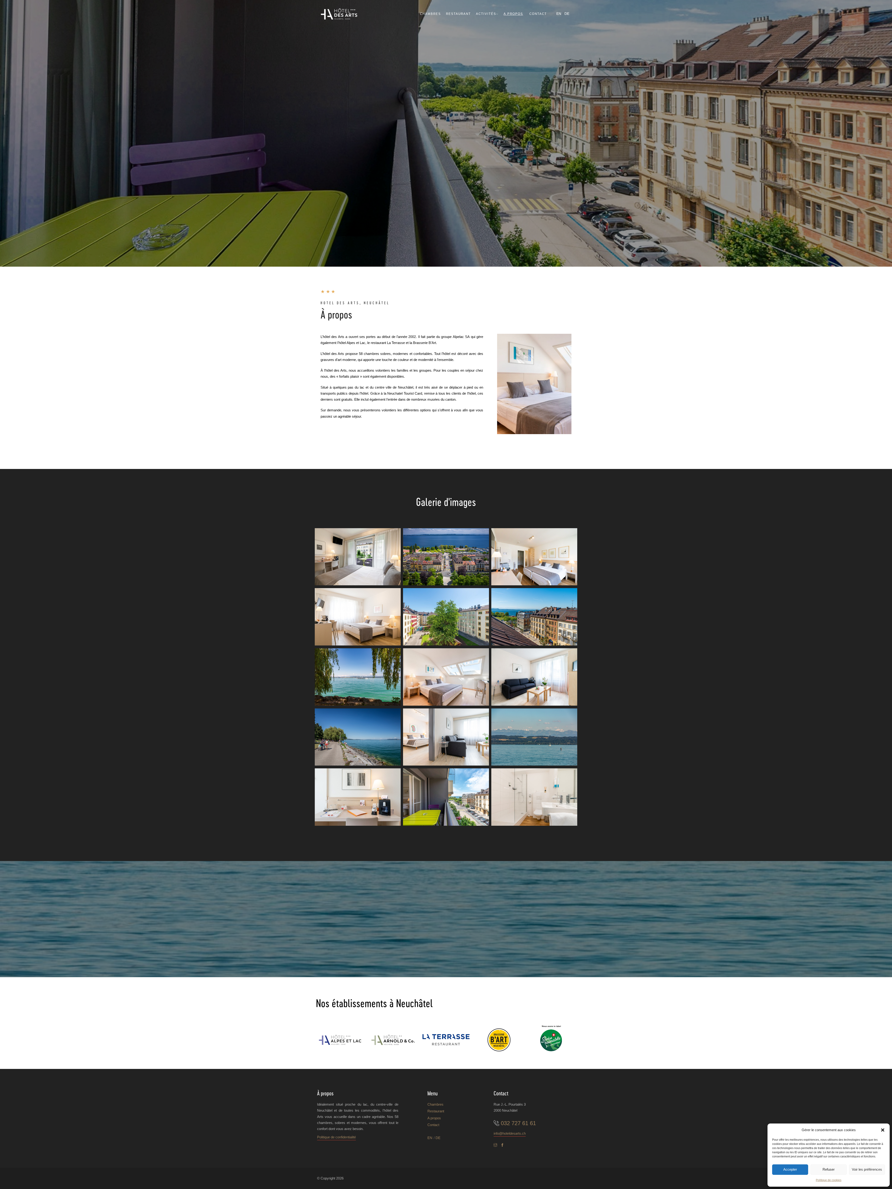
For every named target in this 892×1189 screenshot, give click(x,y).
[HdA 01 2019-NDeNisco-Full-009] (446, 616)
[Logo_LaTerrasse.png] (446, 1040)
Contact (538, 14)
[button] (882, 1130)
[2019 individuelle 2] (446, 677)
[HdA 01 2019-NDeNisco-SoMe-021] (446, 556)
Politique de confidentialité (336, 1137)
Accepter (790, 1169)
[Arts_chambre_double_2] (534, 557)
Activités (486, 14)
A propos (513, 14)
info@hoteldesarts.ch (510, 1133)
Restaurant (458, 14)
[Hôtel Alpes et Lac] (340, 1040)
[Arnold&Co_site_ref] (393, 1040)
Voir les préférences (867, 1169)
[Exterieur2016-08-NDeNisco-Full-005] (358, 676)
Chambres (430, 14)
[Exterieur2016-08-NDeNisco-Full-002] (534, 737)
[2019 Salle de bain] (534, 797)
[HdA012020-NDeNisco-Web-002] (446, 737)
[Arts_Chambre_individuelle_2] (358, 616)
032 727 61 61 (518, 1123)
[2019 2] (534, 616)
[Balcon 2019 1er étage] (358, 557)
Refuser (829, 1169)
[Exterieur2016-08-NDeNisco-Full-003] (358, 737)
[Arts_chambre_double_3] (358, 797)
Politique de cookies (828, 1180)
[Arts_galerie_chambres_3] (446, 797)
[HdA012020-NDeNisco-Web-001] (534, 677)
